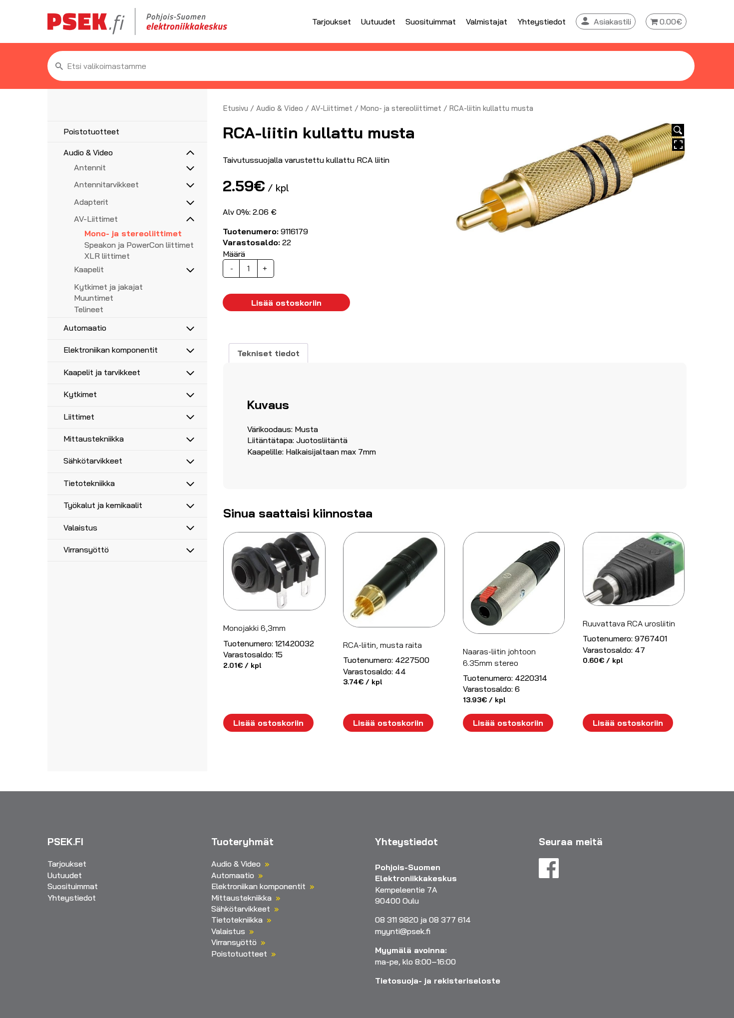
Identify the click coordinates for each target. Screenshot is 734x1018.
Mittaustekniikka (93, 439)
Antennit (90, 167)
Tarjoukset (331, 21)
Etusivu (235, 108)
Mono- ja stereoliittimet (133, 233)
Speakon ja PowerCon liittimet (139, 245)
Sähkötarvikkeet (92, 461)
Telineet (88, 309)
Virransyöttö (86, 549)
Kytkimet (80, 394)
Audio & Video (88, 152)
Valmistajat (486, 21)
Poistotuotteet (91, 131)
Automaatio (84, 328)
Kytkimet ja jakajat (108, 287)
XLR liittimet (107, 256)
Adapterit (91, 202)
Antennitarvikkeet (106, 184)
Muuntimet (93, 298)
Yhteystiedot (541, 21)
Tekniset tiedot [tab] (268, 353)
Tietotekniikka (89, 483)
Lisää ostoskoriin (286, 303)
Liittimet (78, 417)
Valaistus (80, 527)
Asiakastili (612, 21)
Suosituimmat (430, 21)
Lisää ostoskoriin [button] (268, 723)
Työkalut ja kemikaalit (102, 505)
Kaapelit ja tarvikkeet (101, 372)
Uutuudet (378, 21)
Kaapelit (89, 269)
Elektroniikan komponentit (110, 350)
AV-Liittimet (96, 219)
